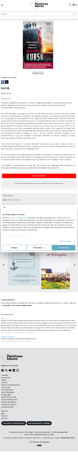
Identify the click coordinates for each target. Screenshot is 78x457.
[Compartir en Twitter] (6, 82)
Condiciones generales (59, 432)
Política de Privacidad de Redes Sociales (39, 434)
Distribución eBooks (8, 402)
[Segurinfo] (39, 442)
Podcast (4, 416)
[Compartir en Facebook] (2, 82)
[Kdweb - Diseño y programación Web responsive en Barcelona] (39, 445)
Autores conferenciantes (10, 385)
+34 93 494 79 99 (67, 438)
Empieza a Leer (38, 73)
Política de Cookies (16, 432)
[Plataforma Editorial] (39, 5)
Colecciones (5, 378)
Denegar (14, 247)
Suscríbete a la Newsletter (13, 423)
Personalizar (37, 247)
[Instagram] (17, 371)
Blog (2, 413)
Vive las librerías (7, 390)
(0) (76, 5)
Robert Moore (6, 93)
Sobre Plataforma (7, 392)
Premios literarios (7, 407)
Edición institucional (8, 397)
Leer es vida (5, 387)
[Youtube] (10, 371)
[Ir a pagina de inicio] (1, 5)
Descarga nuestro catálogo (39, 423)
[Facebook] (2, 371)
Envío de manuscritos (9, 400)
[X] (6, 371)
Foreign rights (6, 395)
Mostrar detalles (66, 241)
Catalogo (4, 375)
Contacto (5, 411)
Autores (4, 382)
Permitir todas (64, 247)
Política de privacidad (42, 432)
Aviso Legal (29, 432)
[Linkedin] (13, 371)
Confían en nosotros (8, 404)
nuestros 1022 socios (19, 218)
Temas (3, 380)
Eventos (4, 418)
